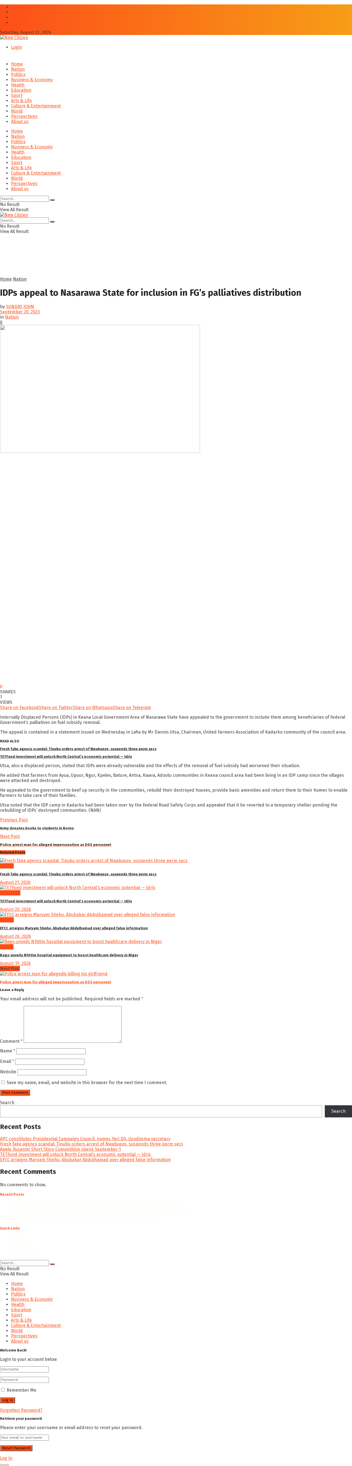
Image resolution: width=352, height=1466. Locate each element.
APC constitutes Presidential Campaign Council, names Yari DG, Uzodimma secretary (85, 1138)
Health (17, 85)
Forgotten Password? (21, 1410)
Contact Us (22, 12)
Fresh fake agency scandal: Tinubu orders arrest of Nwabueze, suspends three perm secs (78, 749)
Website (8, 1071)
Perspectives (24, 116)
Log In (6, 1458)
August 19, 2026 (15, 963)
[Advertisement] (133, 263)
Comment (11, 1041)
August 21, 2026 (15, 882)
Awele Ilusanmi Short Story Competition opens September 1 (60, 1149)
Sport (16, 95)
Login (16, 47)
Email (7, 1061)
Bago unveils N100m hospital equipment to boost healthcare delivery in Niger (69, 955)
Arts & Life (21, 100)
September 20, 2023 (20, 311)
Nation (18, 69)
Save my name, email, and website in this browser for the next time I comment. (87, 1082)
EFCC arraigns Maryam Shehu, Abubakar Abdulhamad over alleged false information (74, 928)
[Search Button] (52, 200)
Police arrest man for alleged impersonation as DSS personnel (55, 982)
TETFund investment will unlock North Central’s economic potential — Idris (66, 756)
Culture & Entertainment (36, 105)
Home (17, 7)
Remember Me (21, 1390)
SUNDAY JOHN (20, 306)
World (17, 111)
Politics (18, 74)
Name (7, 1051)
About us (20, 17)
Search (7, 1102)
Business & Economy (32, 79)
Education (21, 90)
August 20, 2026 (15, 909)
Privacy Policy (25, 22)
